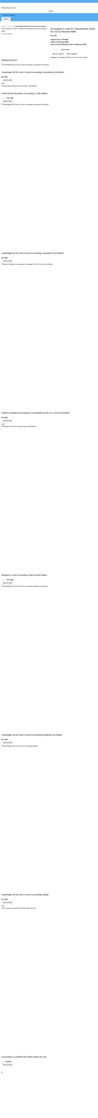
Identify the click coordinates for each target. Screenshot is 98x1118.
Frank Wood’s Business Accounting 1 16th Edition (24, 93)
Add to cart (65, 49)
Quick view (9, 68)
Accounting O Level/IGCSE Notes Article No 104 (23, 1057)
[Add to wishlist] (14, 68)
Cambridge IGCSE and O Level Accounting (30, 26)
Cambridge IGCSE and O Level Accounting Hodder (25, 894)
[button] (7, 80)
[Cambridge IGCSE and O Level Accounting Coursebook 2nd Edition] (25, 64)
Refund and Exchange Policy (44, 1079)
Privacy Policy (39, 1076)
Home (3, 26)
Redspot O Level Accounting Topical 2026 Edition (24, 575)
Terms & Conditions (40, 1083)
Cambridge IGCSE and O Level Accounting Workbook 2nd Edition (31, 735)
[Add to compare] (3, 68)
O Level (10, 26)
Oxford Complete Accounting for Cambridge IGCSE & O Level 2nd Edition (35, 413)
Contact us (70, 1079)
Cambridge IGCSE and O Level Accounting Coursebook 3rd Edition (32, 253)
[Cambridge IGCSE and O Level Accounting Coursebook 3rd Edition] (49, 175)
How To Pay (38, 1086)
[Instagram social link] (50, 1)
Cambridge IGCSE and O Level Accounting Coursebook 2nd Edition (32, 72)
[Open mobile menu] (49, 5)
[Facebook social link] (48, 1)
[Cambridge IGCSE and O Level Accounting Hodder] (49, 816)
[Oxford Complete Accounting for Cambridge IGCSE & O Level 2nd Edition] (49, 335)
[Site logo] (8, 8)
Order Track (71, 1083)
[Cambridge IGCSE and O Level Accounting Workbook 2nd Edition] (49, 657)
